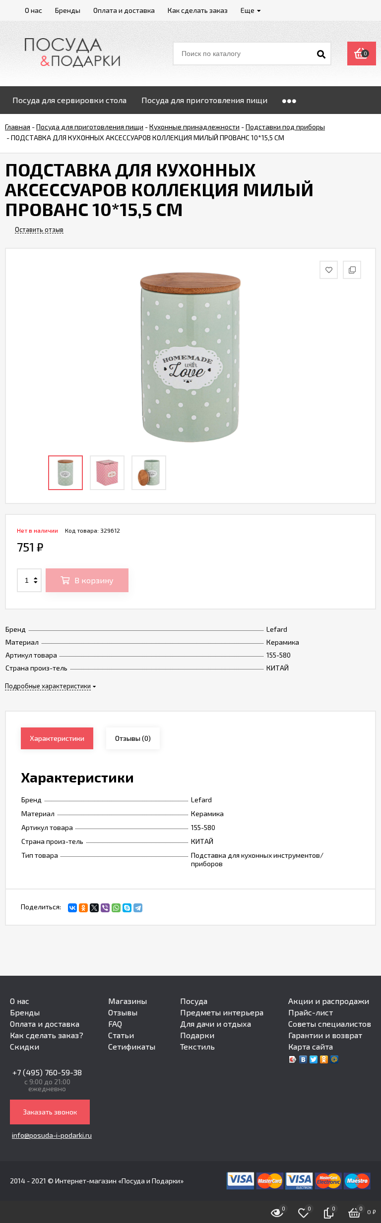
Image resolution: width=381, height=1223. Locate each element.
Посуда (193, 1000)
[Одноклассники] (83, 907)
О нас (19, 1000)
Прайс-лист (310, 1012)
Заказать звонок (50, 1112)
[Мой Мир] (334, 1059)
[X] (94, 907)
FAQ (115, 1023)
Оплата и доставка (44, 1023)
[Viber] (105, 907)
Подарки (197, 1035)
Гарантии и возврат (325, 1035)
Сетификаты (131, 1046)
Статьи (121, 1035)
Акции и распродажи (328, 1000)
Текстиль (197, 1046)
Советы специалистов (329, 1023)
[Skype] (127, 907)
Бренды (25, 1012)
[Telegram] (137, 907)
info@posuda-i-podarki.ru (52, 1135)
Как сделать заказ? (46, 1035)
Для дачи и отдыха (215, 1023)
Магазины (127, 1000)
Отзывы (122, 1012)
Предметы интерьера (221, 1012)
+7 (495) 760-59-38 (47, 1072)
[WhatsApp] (116, 907)
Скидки (24, 1046)
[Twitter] (314, 1059)
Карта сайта (310, 1046)
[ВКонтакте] (72, 907)
